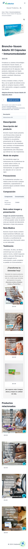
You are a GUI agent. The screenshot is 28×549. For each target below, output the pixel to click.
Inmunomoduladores (11, 106)
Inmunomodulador (6, 109)
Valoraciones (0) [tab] (8, 117)
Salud (11, 109)
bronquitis (9, 107)
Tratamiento (16, 109)
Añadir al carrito (13, 100)
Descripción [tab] (6, 114)
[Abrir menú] (24, 3)
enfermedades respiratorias (18, 107)
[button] (24, 19)
